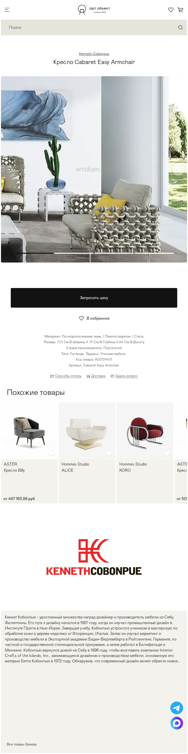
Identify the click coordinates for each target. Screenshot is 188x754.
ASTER (10, 464)
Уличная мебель (113, 354)
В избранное (98, 318)
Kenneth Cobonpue (94, 53)
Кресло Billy (14, 470)
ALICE (67, 470)
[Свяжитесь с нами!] (176, 708)
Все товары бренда (21, 744)
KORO (125, 470)
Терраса (92, 354)
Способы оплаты (68, 376)
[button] (179, 170)
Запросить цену (94, 297)
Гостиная (77, 354)
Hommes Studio (75, 464)
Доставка (98, 376)
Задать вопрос (126, 376)
